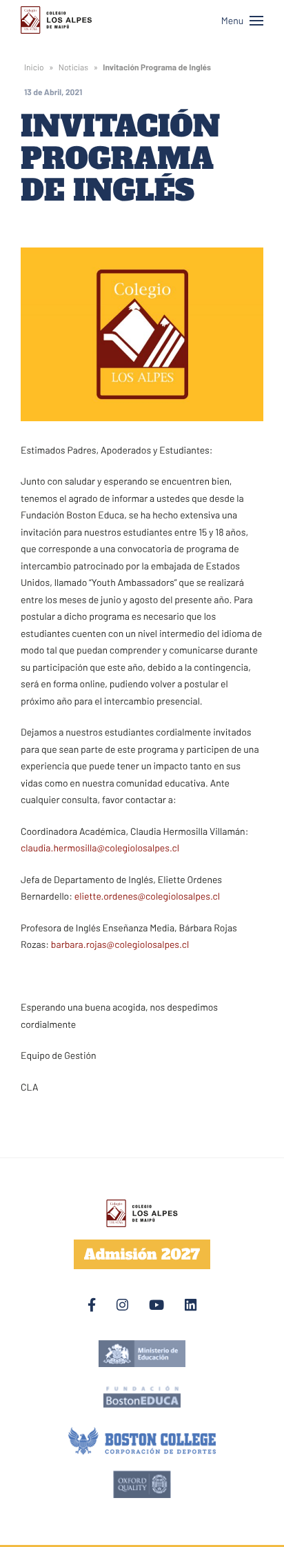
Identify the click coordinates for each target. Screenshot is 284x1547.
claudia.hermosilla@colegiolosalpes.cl (100, 847)
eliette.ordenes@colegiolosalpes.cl (147, 896)
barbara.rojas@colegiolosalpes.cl (120, 944)
